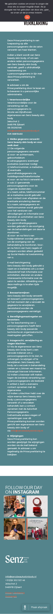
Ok (27, 17)
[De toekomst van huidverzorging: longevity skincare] (37, 506)
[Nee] (49, 10)
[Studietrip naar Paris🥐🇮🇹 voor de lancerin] (37, 529)
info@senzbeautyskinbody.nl (23, 130)
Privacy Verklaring (15, 592)
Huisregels (11, 596)
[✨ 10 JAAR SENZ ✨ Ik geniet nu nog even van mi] (14, 506)
